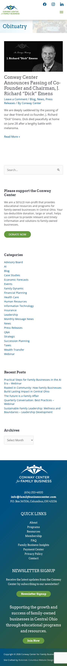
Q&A (7, 332)
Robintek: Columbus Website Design (36, 660)
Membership (33, 536)
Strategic (9, 336)
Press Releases (13, 327)
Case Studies (12, 275)
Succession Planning (17, 341)
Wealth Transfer (14, 349)
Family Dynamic (14, 288)
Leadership (11, 314)
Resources (33, 531)
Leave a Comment (15, 99)
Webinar (9, 354)
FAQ (33, 540)
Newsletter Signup (33, 593)
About (33, 522)
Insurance (10, 310)
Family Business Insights (33, 544)
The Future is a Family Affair (21, 396)
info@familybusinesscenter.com (33, 496)
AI (5, 266)
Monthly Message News (19, 319)
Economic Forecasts (16, 279)
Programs (33, 527)
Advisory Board (13, 262)
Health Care (11, 297)
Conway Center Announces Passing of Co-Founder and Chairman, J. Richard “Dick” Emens (32, 85)
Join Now (33, 640)
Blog (33, 99)
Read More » (12, 136)
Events (8, 284)
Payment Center (33, 549)
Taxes (7, 345)
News (40, 99)
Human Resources (15, 301)
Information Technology (19, 306)
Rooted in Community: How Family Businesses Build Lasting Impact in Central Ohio (32, 389)
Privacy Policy (34, 553)
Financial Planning (15, 292)
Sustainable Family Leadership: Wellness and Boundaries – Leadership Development (32, 410)
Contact (34, 558)
